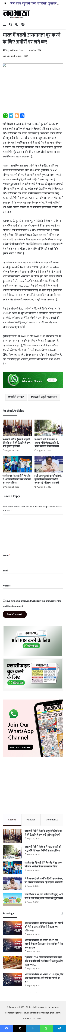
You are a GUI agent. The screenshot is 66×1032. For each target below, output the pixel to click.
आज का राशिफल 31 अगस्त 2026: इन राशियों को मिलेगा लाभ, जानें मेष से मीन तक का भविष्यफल (44, 927)
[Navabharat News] (17, 14)
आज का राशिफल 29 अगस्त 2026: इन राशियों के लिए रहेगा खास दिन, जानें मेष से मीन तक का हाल (44, 944)
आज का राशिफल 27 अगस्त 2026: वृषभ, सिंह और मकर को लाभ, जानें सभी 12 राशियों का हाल (44, 978)
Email (6, 571)
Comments (52, 819)
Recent (12, 819)
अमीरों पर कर (17, 397)
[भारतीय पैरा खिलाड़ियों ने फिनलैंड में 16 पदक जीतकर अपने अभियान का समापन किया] (17, 464)
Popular (31, 819)
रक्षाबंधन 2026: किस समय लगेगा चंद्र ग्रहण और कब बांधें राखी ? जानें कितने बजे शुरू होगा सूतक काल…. (44, 961)
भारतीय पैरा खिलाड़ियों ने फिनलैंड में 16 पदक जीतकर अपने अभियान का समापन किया (17, 479)
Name (6, 555)
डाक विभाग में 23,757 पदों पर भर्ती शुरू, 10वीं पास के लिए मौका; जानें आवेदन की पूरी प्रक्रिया (44, 896)
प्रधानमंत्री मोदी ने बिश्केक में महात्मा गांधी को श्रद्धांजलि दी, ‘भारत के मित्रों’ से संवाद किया (46, 442)
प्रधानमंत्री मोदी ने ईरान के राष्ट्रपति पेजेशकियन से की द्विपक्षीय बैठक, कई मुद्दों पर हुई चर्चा (16, 442)
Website (7, 586)
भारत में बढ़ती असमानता (45, 397)
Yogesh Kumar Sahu (14, 50)
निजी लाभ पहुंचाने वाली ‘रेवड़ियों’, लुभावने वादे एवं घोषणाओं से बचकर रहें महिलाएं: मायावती (48, 479)
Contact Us (10, 1013)
